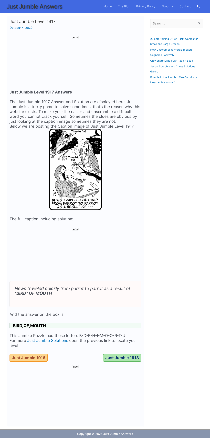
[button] (198, 6)
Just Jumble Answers (34, 6)
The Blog (124, 6)
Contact (185, 6)
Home (108, 6)
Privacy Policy (145, 6)
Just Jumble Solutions (47, 340)
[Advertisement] (75, 63)
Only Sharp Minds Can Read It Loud (171, 60)
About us (167, 6)
